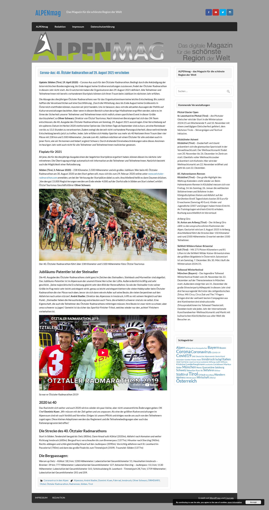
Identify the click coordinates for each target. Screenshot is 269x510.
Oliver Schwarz (139, 480)
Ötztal (43, 484)
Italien (226, 359)
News (199, 367)
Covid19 (183, 355)
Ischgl (218, 359)
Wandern (219, 374)
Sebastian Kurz (193, 370)
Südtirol (182, 374)
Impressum (78, 26)
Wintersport (191, 378)
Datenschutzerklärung (103, 26)
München (189, 367)
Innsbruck (127, 480)
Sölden (84, 484)
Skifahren (208, 370)
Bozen (222, 347)
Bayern (213, 347)
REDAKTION (58, 498)
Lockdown (218, 364)
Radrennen (74, 484)
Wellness (181, 377)
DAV (194, 356)
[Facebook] (208, 12)
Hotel (199, 360)
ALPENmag (48, 13)
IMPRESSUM (41, 498)
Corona (183, 351)
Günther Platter (190, 360)
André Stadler (90, 480)
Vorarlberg (210, 375)
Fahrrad (117, 480)
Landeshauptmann (195, 364)
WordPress (215, 498)
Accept (253, 502)
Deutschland (220, 356)
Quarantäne (208, 367)
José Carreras (182, 362)
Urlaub (201, 374)
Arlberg (188, 348)
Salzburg (219, 367)
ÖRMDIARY (154, 480)
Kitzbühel (181, 364)
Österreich (186, 381)
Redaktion (60, 26)
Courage (229, 498)
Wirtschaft (203, 377)
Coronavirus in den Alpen (56, 480)
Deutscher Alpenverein (205, 356)
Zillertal (213, 378)
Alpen (180, 348)
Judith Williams (221, 362)
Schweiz (181, 370)
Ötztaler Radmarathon (57, 484)
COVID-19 (215, 352)
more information (235, 502)
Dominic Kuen (105, 480)
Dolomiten (180, 360)
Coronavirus (201, 351)
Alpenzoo (78, 480)
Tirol (90, 484)
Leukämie (209, 364)
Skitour (217, 370)
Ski (202, 370)
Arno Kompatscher (199, 348)
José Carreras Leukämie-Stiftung (202, 362)
